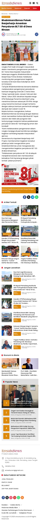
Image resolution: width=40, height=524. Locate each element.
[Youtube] (14, 497)
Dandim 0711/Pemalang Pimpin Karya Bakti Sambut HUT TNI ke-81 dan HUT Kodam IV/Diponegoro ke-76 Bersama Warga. (10, 241)
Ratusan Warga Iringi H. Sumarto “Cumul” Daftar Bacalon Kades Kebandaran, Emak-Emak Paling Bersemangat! (10, 261)
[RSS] (22, 497)
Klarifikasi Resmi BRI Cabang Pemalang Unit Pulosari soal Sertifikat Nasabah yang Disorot (29, 241)
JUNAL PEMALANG (7, 479)
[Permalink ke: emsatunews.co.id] (4, 34)
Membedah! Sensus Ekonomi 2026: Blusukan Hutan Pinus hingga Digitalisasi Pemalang (10, 373)
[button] (30, 3)
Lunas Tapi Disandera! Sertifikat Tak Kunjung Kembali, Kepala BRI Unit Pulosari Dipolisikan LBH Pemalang (23, 435)
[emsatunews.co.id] (12, 3)
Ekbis (4, 367)
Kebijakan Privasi (25, 513)
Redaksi (4, 505)
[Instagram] (11, 497)
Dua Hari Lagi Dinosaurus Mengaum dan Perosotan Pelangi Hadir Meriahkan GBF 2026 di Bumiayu (10, 220)
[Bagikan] (36, 34)
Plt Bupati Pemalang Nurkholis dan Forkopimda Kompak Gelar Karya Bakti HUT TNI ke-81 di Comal (29, 220)
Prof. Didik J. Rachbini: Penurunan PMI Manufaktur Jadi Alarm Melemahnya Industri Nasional (29, 373)
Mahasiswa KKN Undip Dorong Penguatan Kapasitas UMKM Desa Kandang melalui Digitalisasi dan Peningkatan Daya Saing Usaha (23, 427)
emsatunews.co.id (11, 33)
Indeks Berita (15, 505)
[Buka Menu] (33, 3)
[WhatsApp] (36, 197)
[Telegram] (32, 197)
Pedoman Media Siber (10, 508)
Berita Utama (6, 17)
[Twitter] (28, 197)
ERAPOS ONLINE (7, 482)
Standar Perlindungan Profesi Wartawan (17, 510)
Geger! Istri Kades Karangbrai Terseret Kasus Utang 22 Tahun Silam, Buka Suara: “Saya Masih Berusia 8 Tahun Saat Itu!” (23, 412)
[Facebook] (24, 197)
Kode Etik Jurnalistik (9, 513)
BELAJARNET (6, 485)
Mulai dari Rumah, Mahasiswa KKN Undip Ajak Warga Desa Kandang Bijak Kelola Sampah (23, 420)
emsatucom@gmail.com (14, 470)
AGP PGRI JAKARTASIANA (10, 489)
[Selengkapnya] (20, 450)
